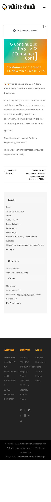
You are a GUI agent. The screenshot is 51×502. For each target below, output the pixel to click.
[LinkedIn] (25, 410)
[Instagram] (25, 415)
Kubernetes (18, 236)
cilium (9, 236)
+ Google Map (14, 303)
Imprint (38, 371)
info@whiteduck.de (29, 366)
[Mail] (21, 421)
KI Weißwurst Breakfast (11, 172)
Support (39, 357)
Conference (11, 228)
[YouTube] (29, 415)
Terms (38, 366)
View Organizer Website (17, 272)
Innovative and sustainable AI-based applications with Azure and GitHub (35, 174)
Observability (30, 236)
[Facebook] (21, 415)
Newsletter (40, 362)
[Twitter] (21, 410)
